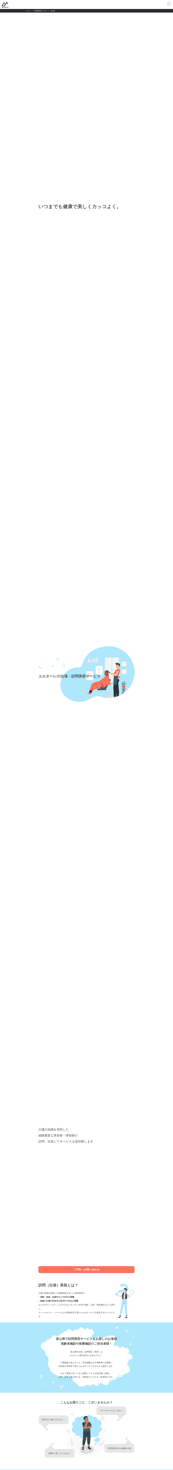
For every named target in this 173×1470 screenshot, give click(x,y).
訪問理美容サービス (40, 11)
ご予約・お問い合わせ (86, 1269)
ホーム (28, 11)
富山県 (53, 11)
